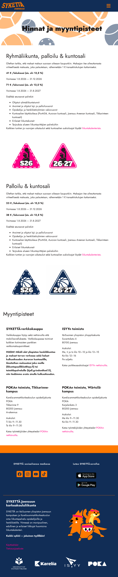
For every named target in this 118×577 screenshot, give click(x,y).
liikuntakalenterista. (91, 128)
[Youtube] (36, 474)
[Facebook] (20, 474)
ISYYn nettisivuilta (98, 365)
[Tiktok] (44, 474)
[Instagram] (28, 474)
